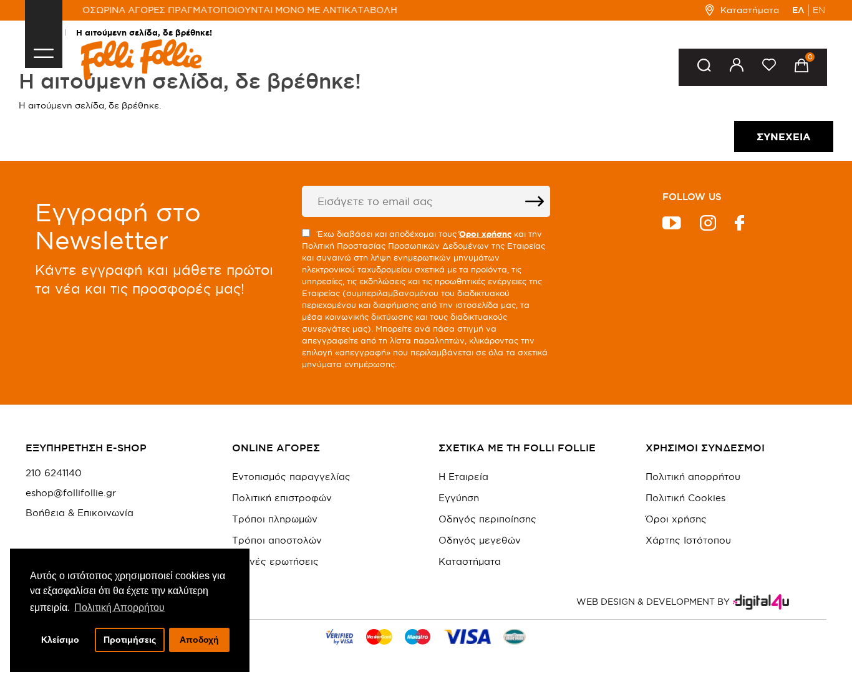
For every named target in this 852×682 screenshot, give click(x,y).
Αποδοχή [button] (199, 640)
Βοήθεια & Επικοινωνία (79, 513)
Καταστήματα (749, 10)
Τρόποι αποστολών (277, 540)
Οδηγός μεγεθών (479, 540)
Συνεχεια (784, 136)
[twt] (671, 224)
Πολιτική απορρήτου (693, 476)
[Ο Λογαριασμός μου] (736, 67)
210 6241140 (54, 473)
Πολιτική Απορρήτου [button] (119, 607)
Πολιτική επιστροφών (282, 497)
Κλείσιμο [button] (60, 640)
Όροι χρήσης (676, 519)
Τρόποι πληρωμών (274, 519)
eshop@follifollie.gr (71, 493)
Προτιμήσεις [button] (130, 640)
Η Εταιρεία (463, 476)
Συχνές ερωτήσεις (275, 561)
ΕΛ (798, 10)
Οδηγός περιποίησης (487, 519)
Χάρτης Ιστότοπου (688, 540)
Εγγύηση (458, 497)
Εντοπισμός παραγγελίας (291, 476)
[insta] (708, 224)
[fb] (739, 224)
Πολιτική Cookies (685, 497)
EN (819, 10)
